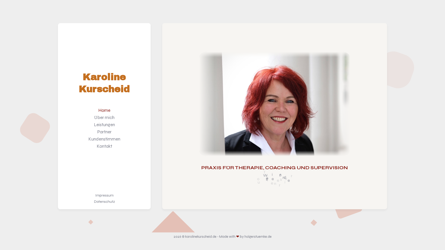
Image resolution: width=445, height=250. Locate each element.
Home (104, 110)
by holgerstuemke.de (256, 236)
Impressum (104, 195)
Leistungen (104, 124)
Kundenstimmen (104, 139)
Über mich (104, 117)
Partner (104, 131)
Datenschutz (104, 201)
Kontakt (104, 146)
